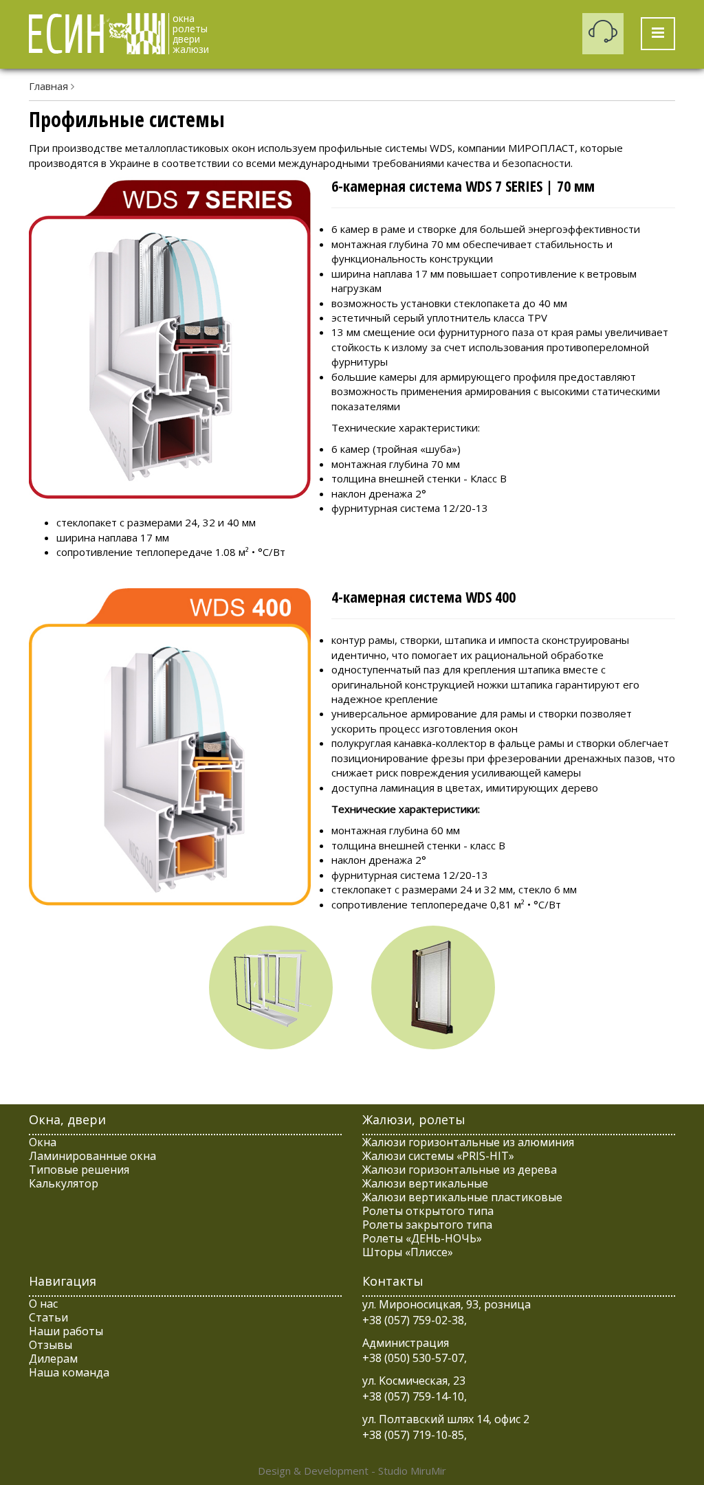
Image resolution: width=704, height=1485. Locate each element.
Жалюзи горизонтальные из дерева (459, 1169)
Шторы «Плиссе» (407, 1252)
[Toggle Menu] (658, 33)
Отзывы (50, 1345)
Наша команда (69, 1372)
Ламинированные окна (92, 1156)
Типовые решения (79, 1169)
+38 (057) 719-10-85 (413, 1434)
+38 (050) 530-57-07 (413, 1357)
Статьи (48, 1317)
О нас (43, 1303)
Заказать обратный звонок (603, 33)
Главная (48, 86)
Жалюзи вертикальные (425, 1183)
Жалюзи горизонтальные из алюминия (468, 1142)
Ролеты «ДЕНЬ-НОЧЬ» (422, 1238)
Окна (42, 1142)
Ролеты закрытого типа (427, 1224)
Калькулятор (63, 1183)
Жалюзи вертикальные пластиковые (462, 1197)
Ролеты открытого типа (428, 1211)
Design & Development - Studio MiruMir (352, 1470)
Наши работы (66, 1331)
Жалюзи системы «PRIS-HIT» (438, 1156)
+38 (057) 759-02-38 (413, 1320)
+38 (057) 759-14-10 (413, 1396)
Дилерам (53, 1358)
